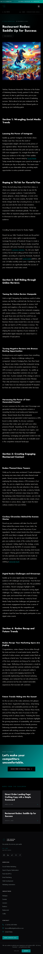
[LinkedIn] (8, 855)
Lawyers (4, 903)
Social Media (32, 158)
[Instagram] (4, 855)
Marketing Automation (8, 885)
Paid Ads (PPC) (6, 874)
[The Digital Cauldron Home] (4, 6)
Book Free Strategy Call (20, 769)
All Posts (7, 12)
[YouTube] (16, 855)
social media (27, 259)
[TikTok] (12, 855)
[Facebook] (20, 855)
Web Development (7, 881)
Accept (26, 951)
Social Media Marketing (9, 867)
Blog (23, 12)
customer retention (18, 250)
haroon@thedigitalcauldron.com (14, 928)
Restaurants (5, 910)
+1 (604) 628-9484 (11, 925)
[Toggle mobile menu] (39, 6)
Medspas (4, 896)
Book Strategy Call (10, 937)
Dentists (4, 899)
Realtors (4, 906)
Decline (16, 951)
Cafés (4, 914)
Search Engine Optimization (10, 870)
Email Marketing (7, 877)
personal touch (14, 562)
